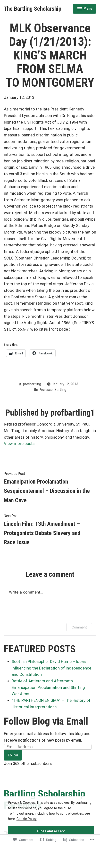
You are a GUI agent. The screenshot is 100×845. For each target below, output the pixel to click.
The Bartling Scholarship (32, 8)
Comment (79, 627)
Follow (13, 755)
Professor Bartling (52, 390)
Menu (84, 9)
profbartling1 (33, 384)
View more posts (19, 443)
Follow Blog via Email (46, 721)
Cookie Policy (27, 819)
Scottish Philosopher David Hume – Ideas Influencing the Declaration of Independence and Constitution (51, 668)
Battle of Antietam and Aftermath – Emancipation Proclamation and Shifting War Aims (48, 687)
